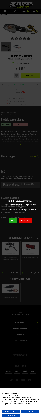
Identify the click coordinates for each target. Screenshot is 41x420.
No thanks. (25, 220)
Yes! (11, 220)
